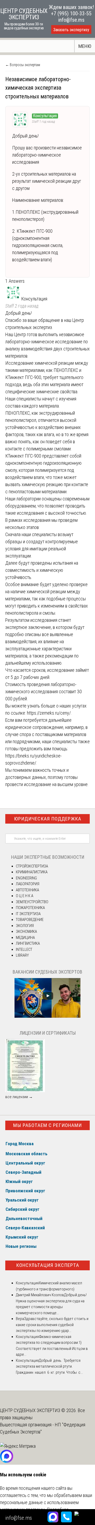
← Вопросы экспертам (22, 65)
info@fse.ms (71, 20)
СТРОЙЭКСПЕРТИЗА (32, 866)
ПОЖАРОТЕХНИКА (30, 907)
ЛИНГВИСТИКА (28, 943)
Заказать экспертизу (71, 29)
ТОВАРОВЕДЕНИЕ (30, 919)
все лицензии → (19, 1096)
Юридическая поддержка (47, 819)
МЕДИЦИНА (25, 937)
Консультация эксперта (47, 1265)
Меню (84, 46)
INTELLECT (24, 949)
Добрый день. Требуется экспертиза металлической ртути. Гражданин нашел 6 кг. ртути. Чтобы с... (49, 1366)
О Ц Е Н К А (24, 895)
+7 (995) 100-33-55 (71, 13)
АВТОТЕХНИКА (27, 890)
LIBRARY (22, 955)
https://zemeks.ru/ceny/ (49, 713)
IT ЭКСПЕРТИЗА (28, 913)
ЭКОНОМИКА (26, 931)
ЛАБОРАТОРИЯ (27, 884)
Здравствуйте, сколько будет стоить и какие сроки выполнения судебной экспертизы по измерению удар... (52, 1324)
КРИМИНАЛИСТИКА (32, 872)
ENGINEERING (26, 878)
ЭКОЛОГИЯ (25, 925)
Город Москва (20, 1143)
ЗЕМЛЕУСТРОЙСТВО (32, 902)
